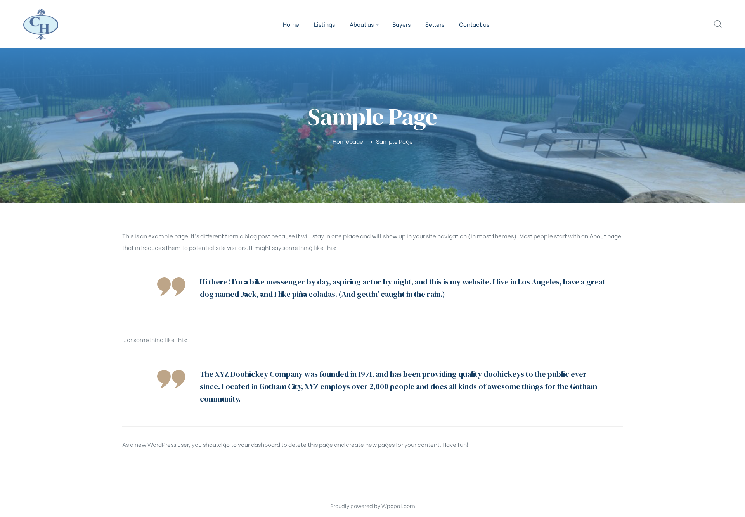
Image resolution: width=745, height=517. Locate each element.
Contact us (474, 24)
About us (362, 24)
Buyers (401, 24)
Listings (324, 24)
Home (291, 24)
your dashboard (259, 444)
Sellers (434, 24)
